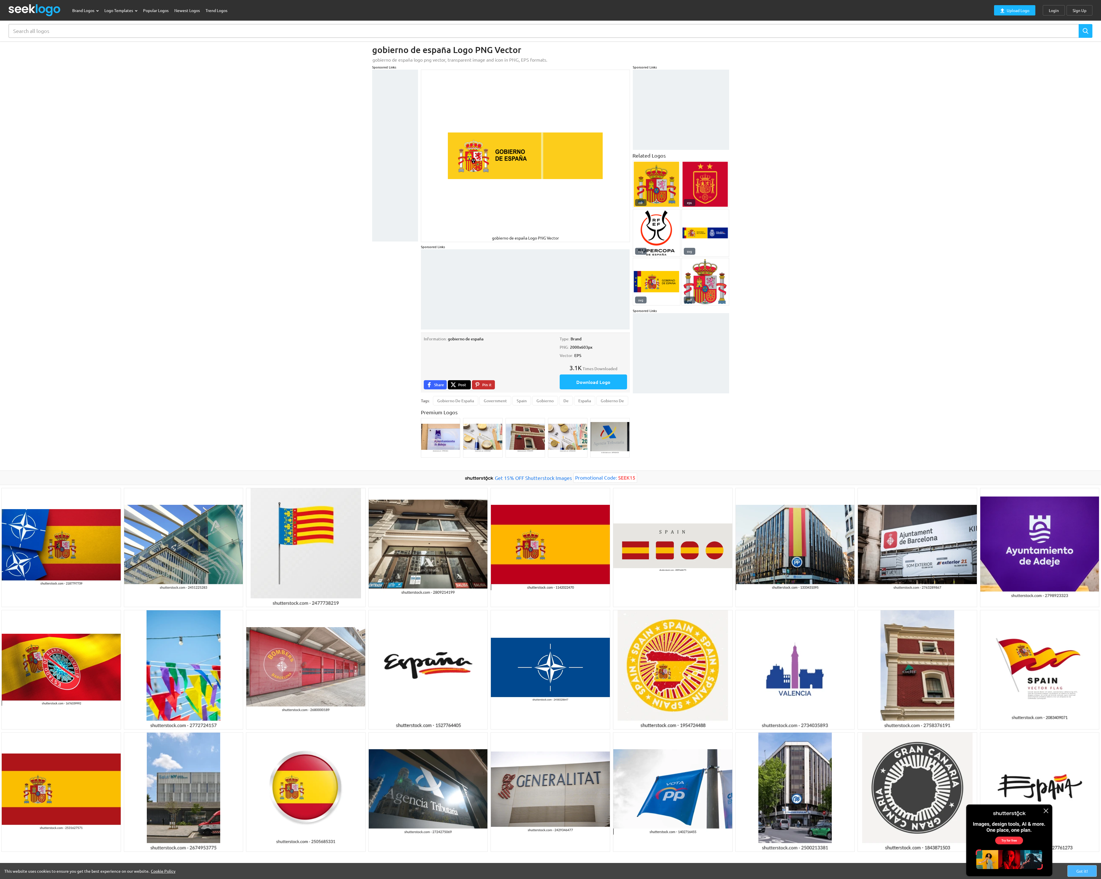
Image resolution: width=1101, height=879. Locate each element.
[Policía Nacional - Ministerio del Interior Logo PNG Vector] (705, 233)
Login (1054, 10)
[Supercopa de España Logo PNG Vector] (656, 233)
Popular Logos (156, 10)
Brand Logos (83, 10)
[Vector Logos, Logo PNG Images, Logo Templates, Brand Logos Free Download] (35, 10)
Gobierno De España (455, 400)
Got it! (1082, 871)
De (566, 400)
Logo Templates (119, 10)
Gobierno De (612, 400)
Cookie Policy (163, 871)
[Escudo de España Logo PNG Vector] (656, 184)
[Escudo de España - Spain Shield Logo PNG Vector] (705, 281)
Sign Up (1079, 10)
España (584, 400)
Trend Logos (216, 10)
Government (495, 400)
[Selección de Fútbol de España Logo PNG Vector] (705, 184)
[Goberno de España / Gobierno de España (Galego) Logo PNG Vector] (656, 281)
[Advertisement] (395, 156)
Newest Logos (187, 10)
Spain (522, 400)
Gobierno (545, 400)
